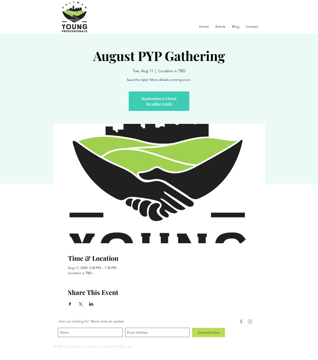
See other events (159, 103)
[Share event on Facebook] (70, 304)
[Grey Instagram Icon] (250, 321)
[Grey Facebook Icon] (241, 321)
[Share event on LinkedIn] (91, 304)
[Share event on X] (81, 304)
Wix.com (126, 346)
